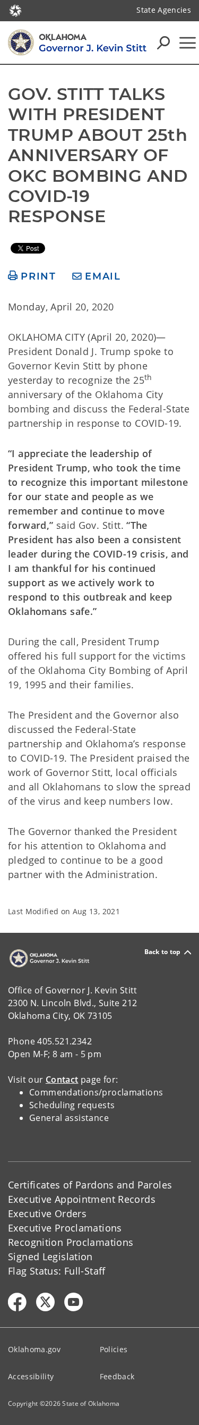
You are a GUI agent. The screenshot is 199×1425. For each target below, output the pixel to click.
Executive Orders (47, 1213)
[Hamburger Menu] (187, 43)
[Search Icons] (163, 42)
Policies (114, 1349)
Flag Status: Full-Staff (57, 1270)
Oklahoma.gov (34, 1349)
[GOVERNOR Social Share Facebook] (17, 1302)
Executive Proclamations (65, 1227)
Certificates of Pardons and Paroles (90, 1184)
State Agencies (163, 10)
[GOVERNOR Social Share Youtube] (73, 1302)
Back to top (162, 952)
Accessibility (31, 1376)
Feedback (117, 1376)
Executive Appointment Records (81, 1199)
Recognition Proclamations (71, 1242)
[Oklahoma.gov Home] (15, 9)
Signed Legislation (50, 1256)
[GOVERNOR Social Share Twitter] (45, 1302)
